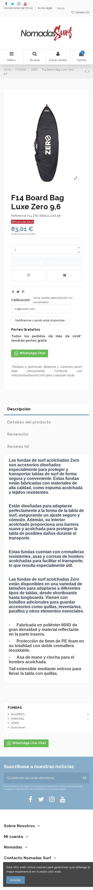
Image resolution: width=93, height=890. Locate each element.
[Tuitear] (18, 292)
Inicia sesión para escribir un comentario (53, 300)
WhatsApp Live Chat (29, 743)
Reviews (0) (18, 446)
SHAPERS (18, 714)
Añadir (49, 262)
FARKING (17, 718)
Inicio (60, 8)
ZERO (15, 723)
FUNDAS (15, 707)
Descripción (18, 409)
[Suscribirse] (84, 778)
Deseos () (82, 12)
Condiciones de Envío (19, 8)
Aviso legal (45, 8)
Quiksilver (18, 727)
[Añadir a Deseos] (28, 275)
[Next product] (88, 71)
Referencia (18, 215)
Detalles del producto (29, 422)
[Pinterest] (23, 292)
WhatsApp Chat (32, 353)
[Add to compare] (65, 275)
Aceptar (15, 880)
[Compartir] (13, 292)
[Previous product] (86, 71)
